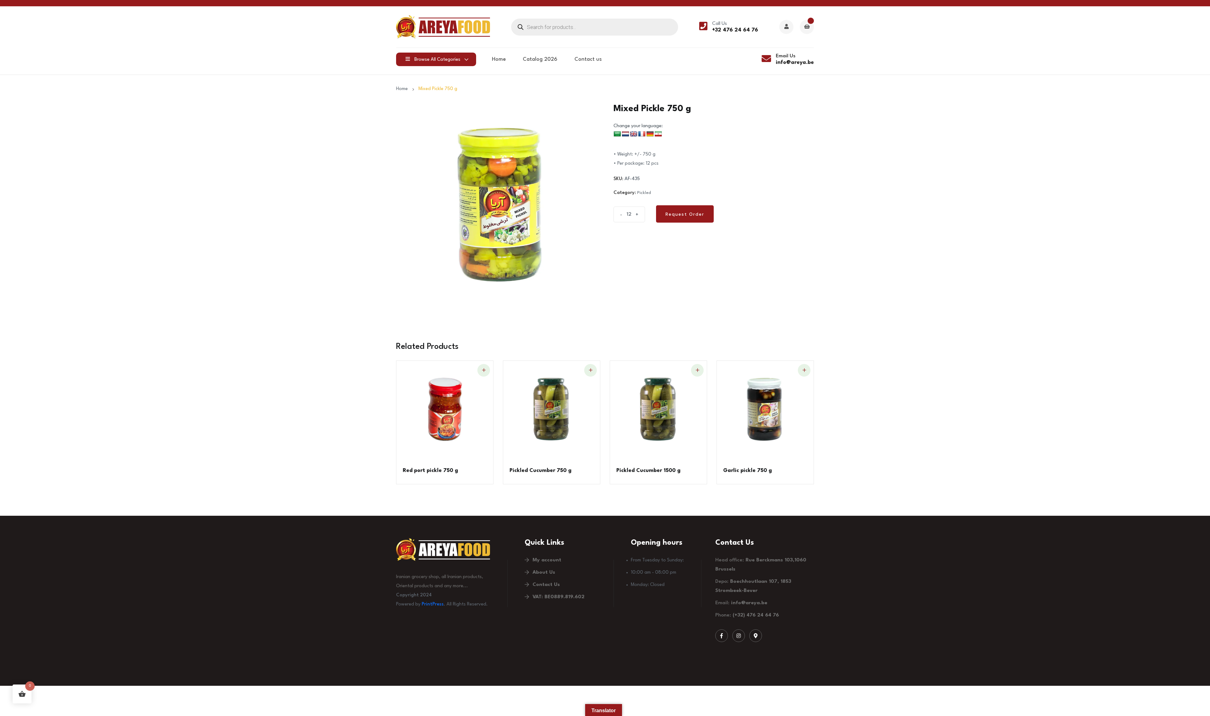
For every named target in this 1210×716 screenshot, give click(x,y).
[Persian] (658, 134)
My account (547, 560)
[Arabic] (617, 134)
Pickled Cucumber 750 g (541, 470)
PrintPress (433, 604)
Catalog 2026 (540, 59)
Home (499, 59)
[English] (633, 134)
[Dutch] (625, 134)
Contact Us (546, 584)
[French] (642, 134)
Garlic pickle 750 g (747, 470)
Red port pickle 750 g (430, 470)
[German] (650, 134)
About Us (544, 572)
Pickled (644, 192)
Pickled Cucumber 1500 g (648, 470)
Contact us (588, 59)
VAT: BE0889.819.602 (559, 597)
